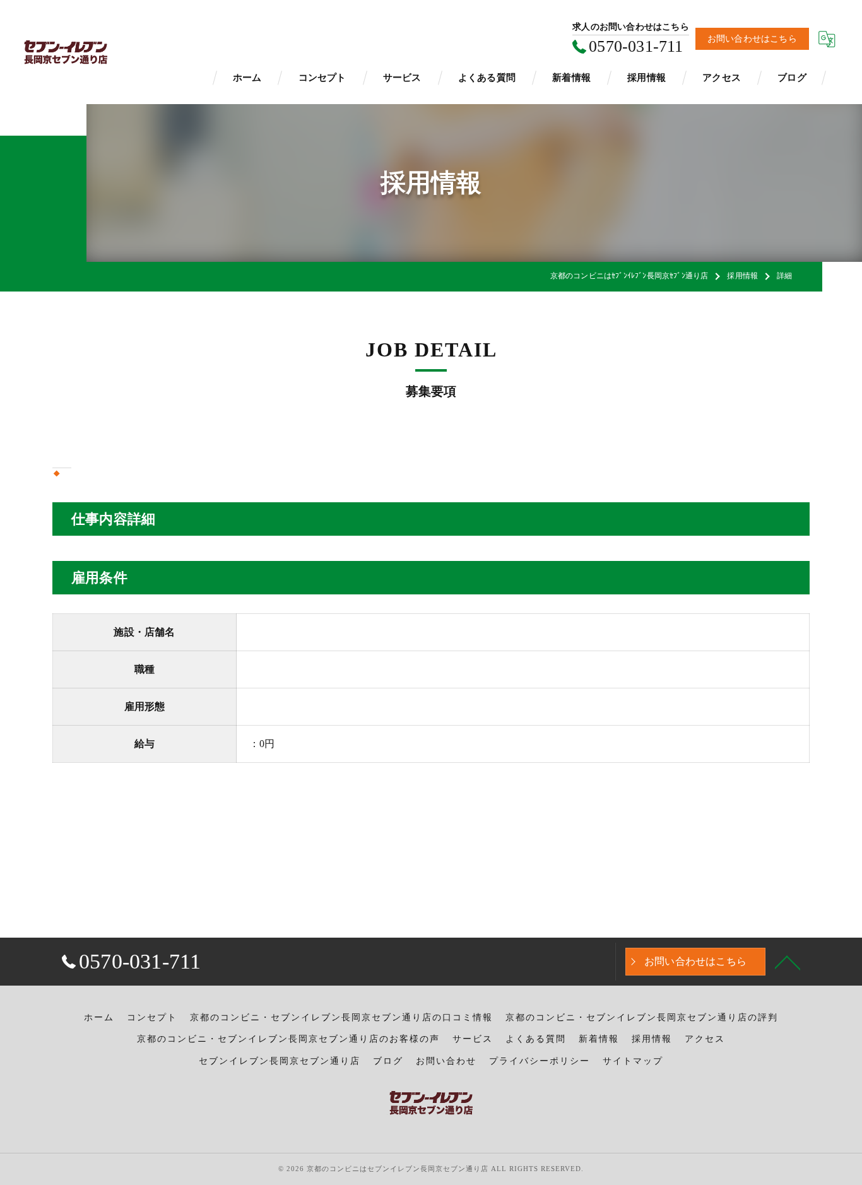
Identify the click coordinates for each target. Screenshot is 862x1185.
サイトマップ (633, 1061)
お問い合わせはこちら (752, 39)
